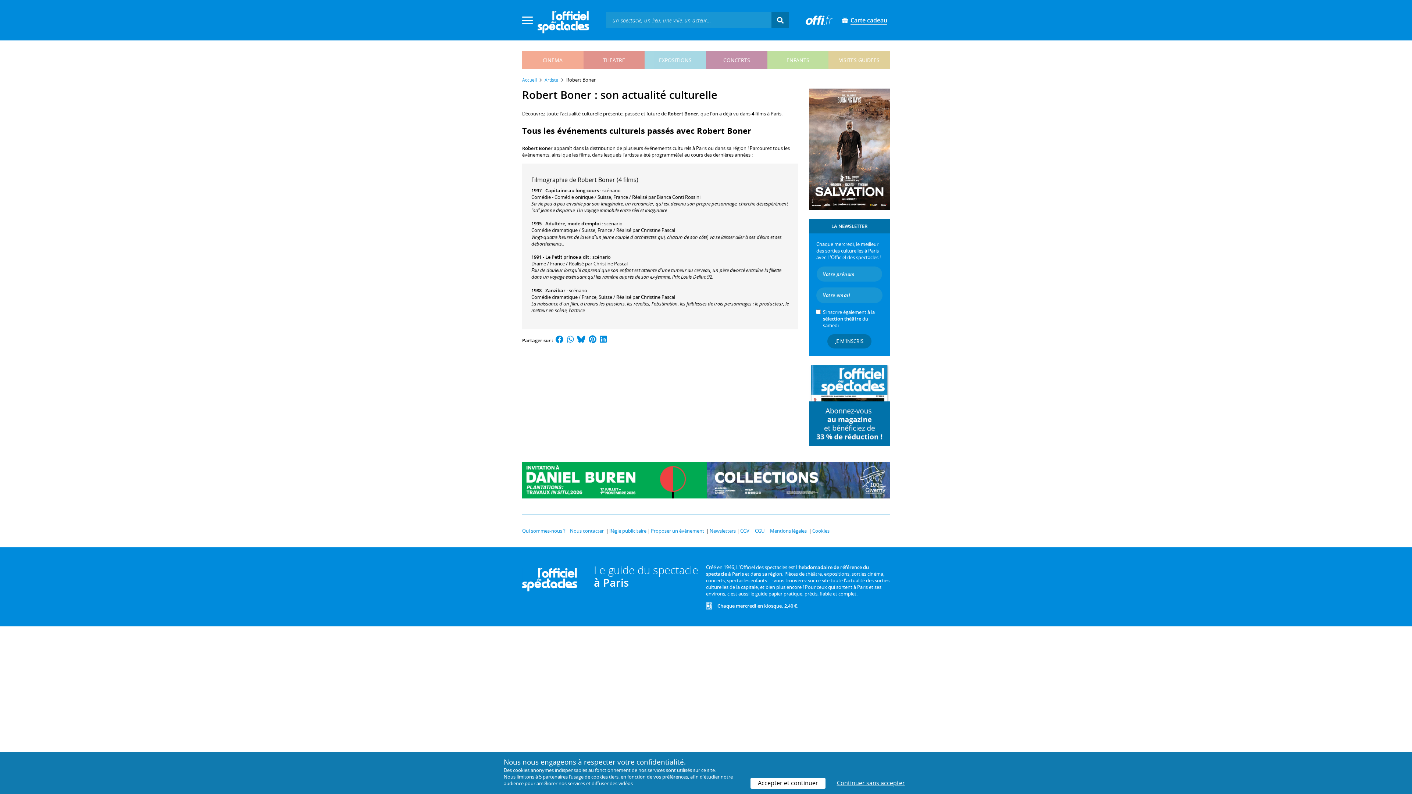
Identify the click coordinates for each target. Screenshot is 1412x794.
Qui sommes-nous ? (544, 530)
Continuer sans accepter (871, 783)
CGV (744, 530)
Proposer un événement (677, 530)
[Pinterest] (593, 340)
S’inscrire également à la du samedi (849, 319)
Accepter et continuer (788, 783)
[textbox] (688, 20)
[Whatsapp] (570, 340)
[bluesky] (581, 340)
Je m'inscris (849, 341)
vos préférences (670, 776)
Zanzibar (555, 290)
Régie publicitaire (627, 530)
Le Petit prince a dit (567, 257)
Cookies (821, 530)
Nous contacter (587, 530)
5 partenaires (553, 776)
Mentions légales (788, 530)
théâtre (614, 60)
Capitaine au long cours (572, 190)
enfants (798, 60)
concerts (736, 60)
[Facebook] (560, 340)
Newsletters (723, 530)
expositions (675, 60)
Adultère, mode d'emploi (573, 223)
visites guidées (859, 60)
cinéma (553, 60)
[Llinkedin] (603, 340)
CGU (759, 530)
